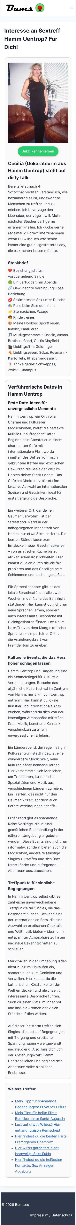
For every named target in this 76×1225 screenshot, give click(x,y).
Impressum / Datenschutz (51, 1215)
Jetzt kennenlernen (38, 151)
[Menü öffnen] (71, 8)
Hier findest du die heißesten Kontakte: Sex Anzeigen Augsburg (38, 1165)
